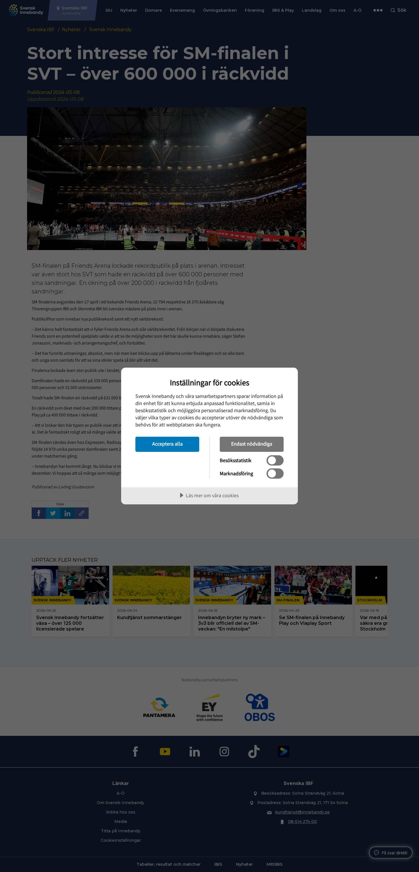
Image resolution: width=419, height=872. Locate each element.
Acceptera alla (167, 443)
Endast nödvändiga (251, 443)
